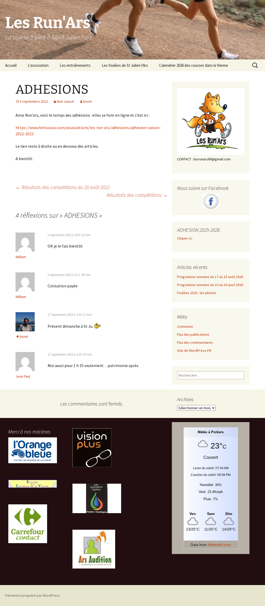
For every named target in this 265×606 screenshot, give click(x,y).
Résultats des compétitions (137, 195)
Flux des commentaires (195, 342)
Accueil (11, 65)
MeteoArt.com (219, 545)
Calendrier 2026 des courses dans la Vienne (193, 65)
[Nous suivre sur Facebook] (210, 201)
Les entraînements (75, 65)
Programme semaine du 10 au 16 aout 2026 (210, 284)
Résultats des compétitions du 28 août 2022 (63, 187)
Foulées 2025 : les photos (196, 292)
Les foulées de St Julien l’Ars (125, 65)
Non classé (65, 101)
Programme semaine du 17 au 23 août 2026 (210, 276)
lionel (87, 101)
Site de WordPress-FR (194, 350)
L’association (38, 65)
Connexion (185, 326)
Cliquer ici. (185, 238)
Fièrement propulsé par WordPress (32, 595)
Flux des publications (193, 334)
